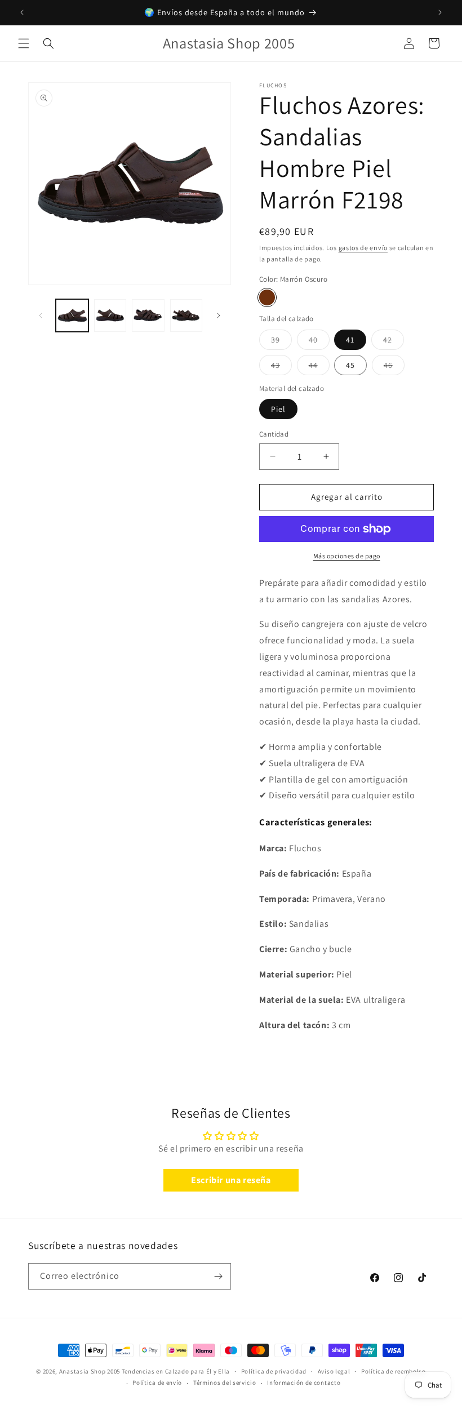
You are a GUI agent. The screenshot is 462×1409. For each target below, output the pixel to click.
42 (393, 342)
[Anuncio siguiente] (440, 12)
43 (281, 367)
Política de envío (157, 1382)
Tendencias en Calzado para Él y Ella (176, 1371)
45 (350, 365)
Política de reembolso (393, 1371)
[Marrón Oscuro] (267, 297)
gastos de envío (363, 247)
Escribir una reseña (230, 1180)
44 (319, 367)
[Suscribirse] (218, 1276)
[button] (23, 43)
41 (350, 340)
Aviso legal (334, 1371)
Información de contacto (303, 1382)
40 (319, 342)
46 (394, 367)
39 (281, 342)
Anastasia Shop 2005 (89, 1371)
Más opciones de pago (346, 556)
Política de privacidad (273, 1371)
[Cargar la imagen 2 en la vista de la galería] (110, 315)
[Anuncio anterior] (22, 12)
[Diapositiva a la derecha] (218, 315)
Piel (278, 409)
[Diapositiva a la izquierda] (40, 315)
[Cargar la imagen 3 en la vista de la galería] (148, 315)
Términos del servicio (224, 1382)
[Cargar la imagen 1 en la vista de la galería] (72, 315)
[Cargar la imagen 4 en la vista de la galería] (186, 315)
